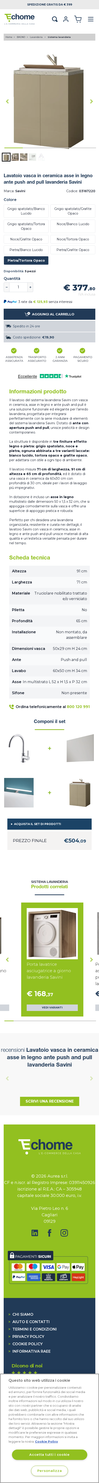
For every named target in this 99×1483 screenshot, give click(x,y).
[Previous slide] (7, 1078)
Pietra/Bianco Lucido (26, 250)
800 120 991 (78, 707)
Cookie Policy (25, 1344)
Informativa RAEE (29, 1351)
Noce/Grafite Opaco (26, 239)
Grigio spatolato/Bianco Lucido (26, 211)
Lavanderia (36, 37)
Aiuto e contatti (29, 1322)
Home (9, 37)
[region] (49, 1428)
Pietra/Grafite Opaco (72, 250)
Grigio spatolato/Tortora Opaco (26, 226)
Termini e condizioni (32, 1329)
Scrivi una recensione (50, 1101)
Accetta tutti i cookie (49, 1455)
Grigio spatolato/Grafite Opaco (73, 211)
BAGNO (21, 37)
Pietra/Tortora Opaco (26, 260)
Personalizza (49, 1471)
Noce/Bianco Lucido (73, 224)
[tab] (13, 147)
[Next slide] (91, 101)
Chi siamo (20, 1314)
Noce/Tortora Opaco (73, 239)
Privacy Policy (26, 1336)
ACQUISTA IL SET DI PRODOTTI (37, 824)
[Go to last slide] (7, 101)
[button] (6, 157)
